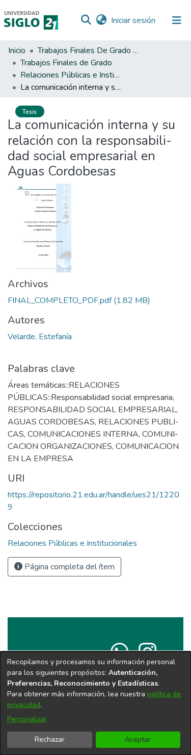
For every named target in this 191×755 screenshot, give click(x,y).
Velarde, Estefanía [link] (40, 336)
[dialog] (95, 703)
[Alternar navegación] (176, 20)
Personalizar (27, 719)
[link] (79, 300)
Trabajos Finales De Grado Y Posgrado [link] (89, 50)
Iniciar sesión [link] (133, 20)
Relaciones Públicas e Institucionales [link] (71, 75)
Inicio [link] (16, 50)
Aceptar (138, 739)
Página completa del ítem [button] (68, 566)
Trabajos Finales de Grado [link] (66, 62)
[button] (85, 20)
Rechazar (50, 739)
